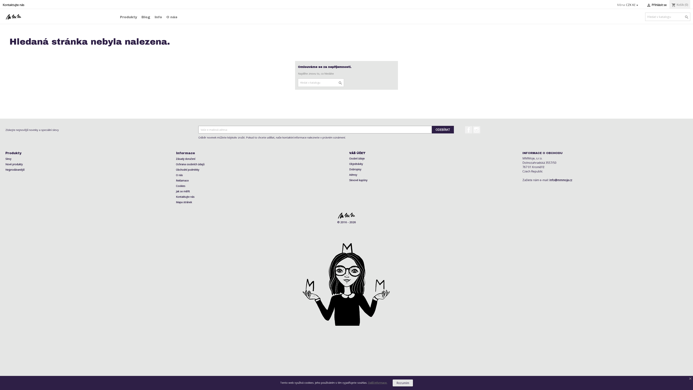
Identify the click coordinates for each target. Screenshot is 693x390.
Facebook (468, 129)
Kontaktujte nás (13, 5)
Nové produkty (14, 164)
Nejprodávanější (15, 169)
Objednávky (356, 164)
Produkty (128, 17)
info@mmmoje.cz (560, 180)
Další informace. (377, 382)
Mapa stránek (184, 202)
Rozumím (402, 383)
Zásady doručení (185, 159)
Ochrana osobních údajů (190, 164)
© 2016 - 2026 (346, 222)
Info (158, 17)
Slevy (8, 159)
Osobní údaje (357, 158)
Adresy (353, 174)
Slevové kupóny (358, 180)
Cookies (180, 186)
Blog (145, 17)
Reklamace (182, 180)
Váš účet (357, 153)
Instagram (476, 129)
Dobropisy (355, 169)
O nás (171, 17)
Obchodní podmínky (187, 169)
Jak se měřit (183, 191)
